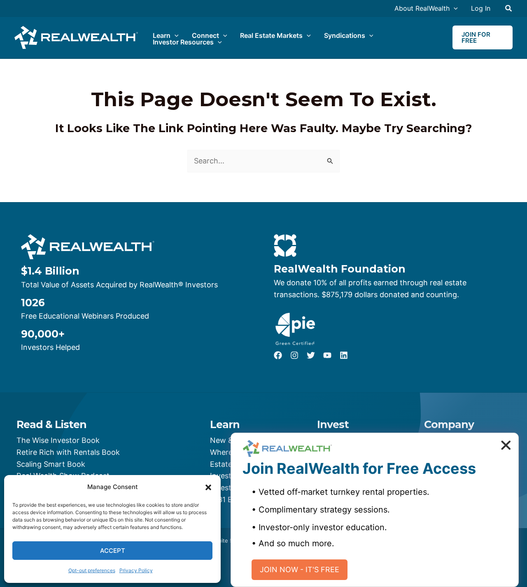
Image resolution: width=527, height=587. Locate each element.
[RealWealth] (76, 37)
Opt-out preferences (91, 570)
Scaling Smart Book (50, 464)
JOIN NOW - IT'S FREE (299, 569)
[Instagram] (294, 355)
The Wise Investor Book (58, 440)
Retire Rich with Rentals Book (68, 452)
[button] (208, 487)
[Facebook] (278, 355)
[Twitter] (311, 355)
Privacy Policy (136, 570)
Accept (112, 550)
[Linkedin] (344, 355)
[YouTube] (327, 355)
